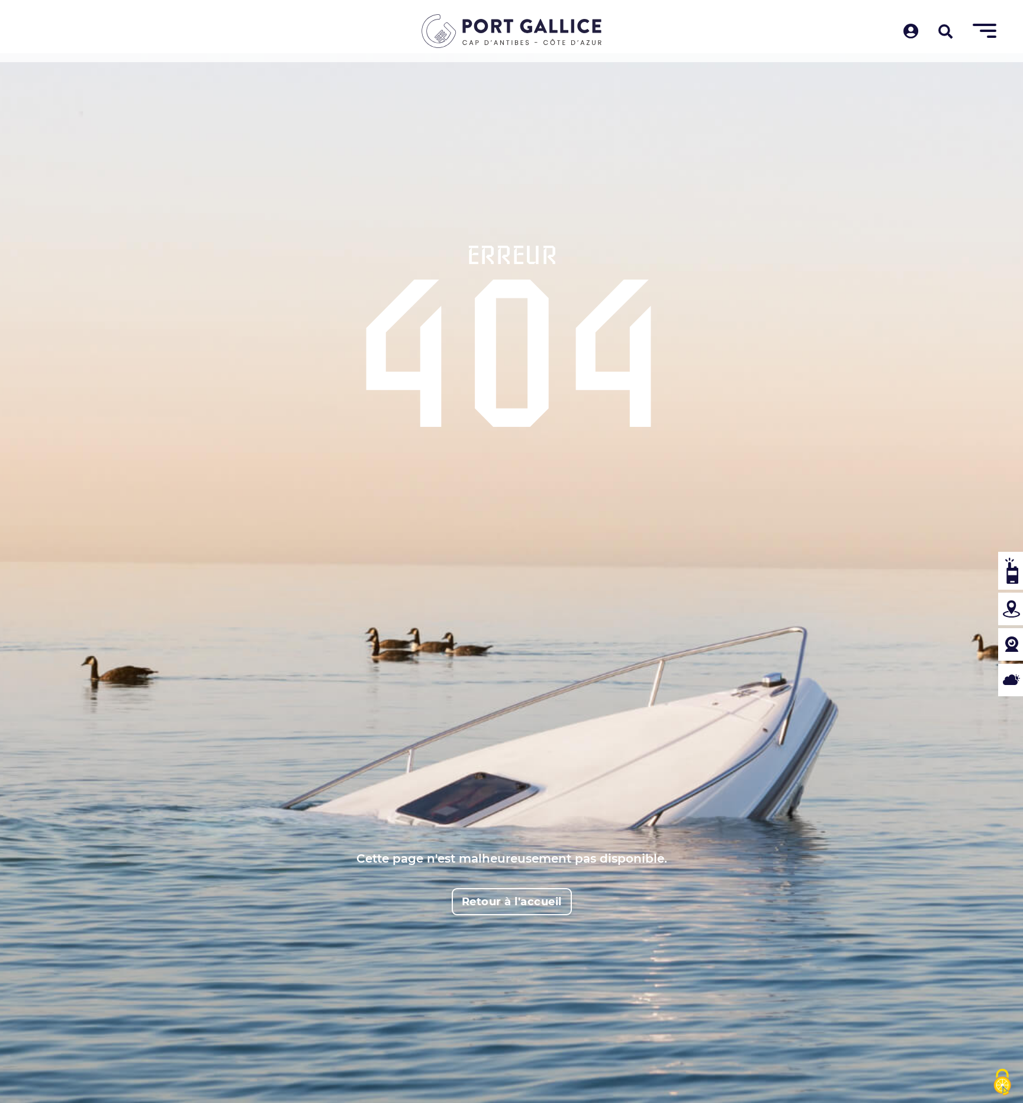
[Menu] (984, 31)
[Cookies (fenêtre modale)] (1002, 1083)
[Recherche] (945, 32)
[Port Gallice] (511, 31)
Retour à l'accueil (512, 901)
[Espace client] (911, 32)
